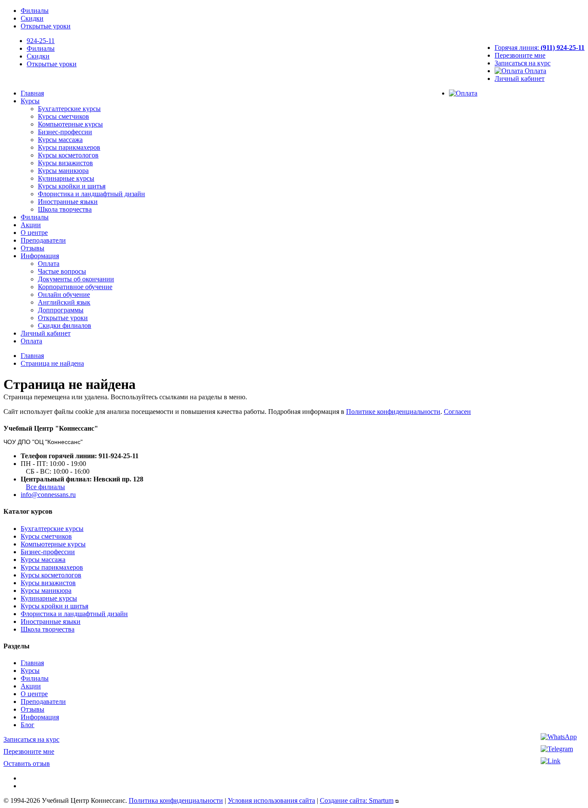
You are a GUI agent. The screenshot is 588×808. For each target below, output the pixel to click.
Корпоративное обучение (75, 286)
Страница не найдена (52, 363)
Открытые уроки (46, 26)
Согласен (457, 411)
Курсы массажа (60, 139)
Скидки (32, 18)
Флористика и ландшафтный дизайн (91, 193)
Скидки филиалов (64, 325)
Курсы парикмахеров (69, 147)
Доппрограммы (61, 310)
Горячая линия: (540, 47)
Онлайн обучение (64, 294)
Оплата (534, 70)
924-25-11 (41, 40)
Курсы (30, 101)
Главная (32, 93)
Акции (31, 224)
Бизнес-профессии (65, 132)
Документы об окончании (76, 279)
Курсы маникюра (63, 170)
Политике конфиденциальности (393, 411)
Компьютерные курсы (70, 124)
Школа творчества (65, 209)
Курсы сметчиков (63, 116)
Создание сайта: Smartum (356, 800)
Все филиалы (45, 486)
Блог (27, 724)
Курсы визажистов (65, 163)
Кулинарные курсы (66, 178)
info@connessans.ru (48, 494)
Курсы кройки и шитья (71, 186)
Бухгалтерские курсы (69, 108)
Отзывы (32, 248)
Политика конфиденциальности (176, 800)
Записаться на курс (523, 63)
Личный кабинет (520, 78)
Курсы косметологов (68, 155)
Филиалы (35, 10)
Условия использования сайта (271, 800)
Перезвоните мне (520, 55)
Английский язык (64, 302)
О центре (34, 232)
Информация (40, 255)
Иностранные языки (68, 201)
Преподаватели (43, 240)
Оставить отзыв (26, 763)
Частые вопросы (62, 271)
